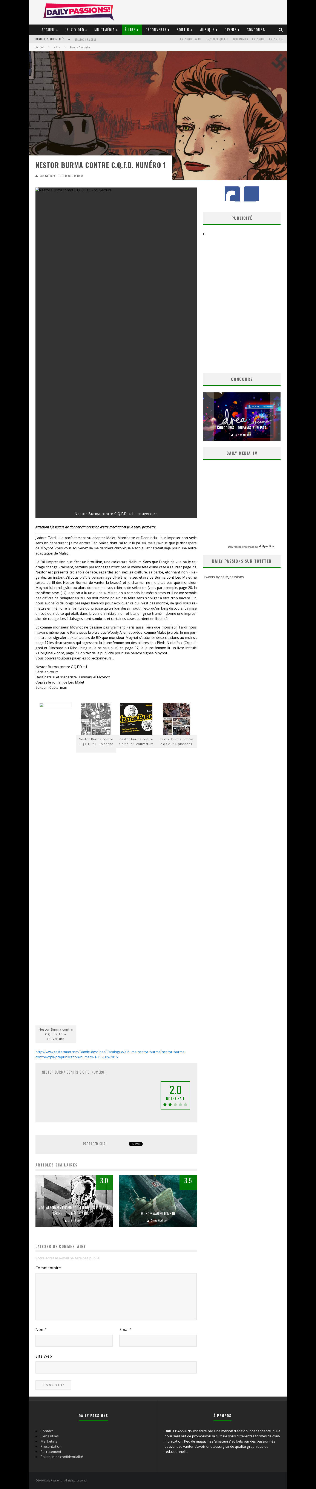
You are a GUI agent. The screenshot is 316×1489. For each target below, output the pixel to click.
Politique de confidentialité (61, 1456)
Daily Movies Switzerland (241, 547)
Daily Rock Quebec (217, 39)
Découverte (156, 29)
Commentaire (48, 1267)
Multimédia (104, 29)
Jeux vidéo (74, 29)
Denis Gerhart (159, 1220)
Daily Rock (258, 39)
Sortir (183, 29)
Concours (256, 29)
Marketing (48, 1441)
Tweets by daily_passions (223, 577)
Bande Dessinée (73, 175)
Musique (207, 29)
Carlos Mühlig (243, 434)
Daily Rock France (191, 39)
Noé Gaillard (48, 175)
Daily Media (276, 39)
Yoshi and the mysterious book (95, 39)
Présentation (50, 1446)
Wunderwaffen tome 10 (158, 1213)
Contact (46, 1431)
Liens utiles (49, 1436)
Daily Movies (240, 39)
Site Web (43, 1356)
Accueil (48, 29)
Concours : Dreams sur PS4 (242, 427)
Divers (231, 29)
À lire (130, 29)
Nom (41, 1329)
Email (125, 1329)
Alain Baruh (75, 1220)
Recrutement (50, 1451)
